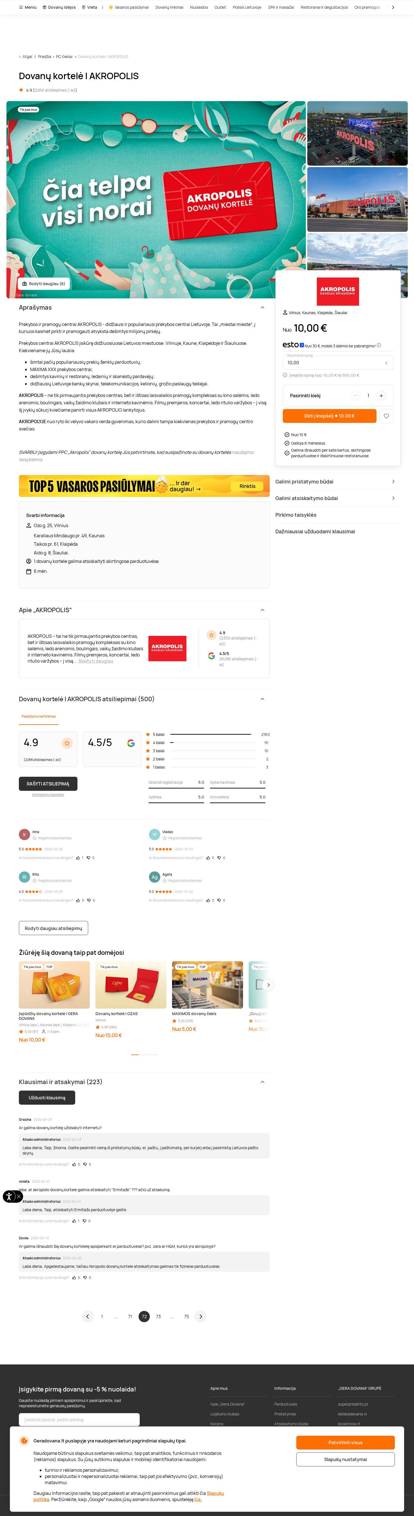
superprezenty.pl (353, 1404)
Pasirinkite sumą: (300, 356)
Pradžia (44, 56)
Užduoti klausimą (47, 1098)
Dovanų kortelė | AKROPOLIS (103, 56)
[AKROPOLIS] (338, 292)
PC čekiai (64, 56)
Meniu (31, 7)
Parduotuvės (285, 1404)
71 (130, 1316)
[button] (268, 984)
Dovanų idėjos (62, 7)
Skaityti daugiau (95, 661)
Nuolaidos (199, 7)
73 (158, 1316)
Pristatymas (285, 1414)
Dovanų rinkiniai (169, 7)
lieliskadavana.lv (352, 1414)
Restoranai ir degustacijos (324, 7)
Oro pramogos (367, 7)
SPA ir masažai (281, 7)
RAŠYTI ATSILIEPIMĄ (48, 784)
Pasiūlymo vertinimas (39, 716)
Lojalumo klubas (224, 1414)
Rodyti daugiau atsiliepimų (53, 928)
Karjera (216, 1423)
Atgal (27, 56)
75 (186, 1316)
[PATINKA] (386, 416)
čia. (198, 1499)
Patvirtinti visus (346, 1442)
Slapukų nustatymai (345, 1459)
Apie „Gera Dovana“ (227, 1404)
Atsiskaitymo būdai (291, 1423)
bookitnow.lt (349, 1423)
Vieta (92, 7)
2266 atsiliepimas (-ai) (55, 90)
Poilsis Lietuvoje (247, 7)
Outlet (220, 7)
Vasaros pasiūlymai (132, 7)
